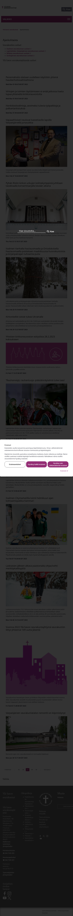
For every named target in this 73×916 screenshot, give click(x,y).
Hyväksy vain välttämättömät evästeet (58, 464)
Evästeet (64, 471)
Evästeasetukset (15, 464)
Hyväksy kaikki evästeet (36, 464)
